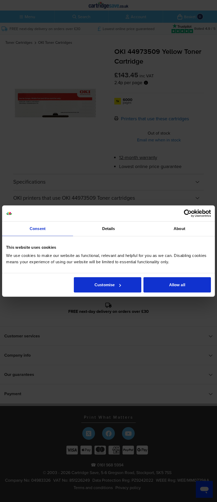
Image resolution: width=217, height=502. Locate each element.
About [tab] (179, 228)
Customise (104, 285)
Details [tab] (108, 228)
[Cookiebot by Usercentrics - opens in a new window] (188, 213)
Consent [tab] (38, 228)
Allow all (177, 285)
